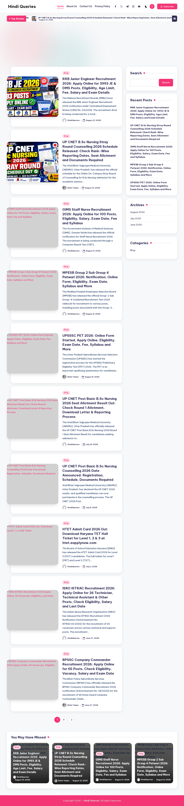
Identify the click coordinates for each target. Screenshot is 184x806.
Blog (66, 73)
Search (136, 73)
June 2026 (136, 224)
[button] (167, 6)
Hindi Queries (22, 6)
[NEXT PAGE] (71, 720)
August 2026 (137, 212)
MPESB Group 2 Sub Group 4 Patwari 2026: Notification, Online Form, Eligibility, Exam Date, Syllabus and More (150, 169)
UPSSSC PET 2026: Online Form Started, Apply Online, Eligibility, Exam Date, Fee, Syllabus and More (150, 186)
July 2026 (135, 218)
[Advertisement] (92, 44)
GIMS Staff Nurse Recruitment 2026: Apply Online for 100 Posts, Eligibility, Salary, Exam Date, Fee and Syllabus (151, 151)
